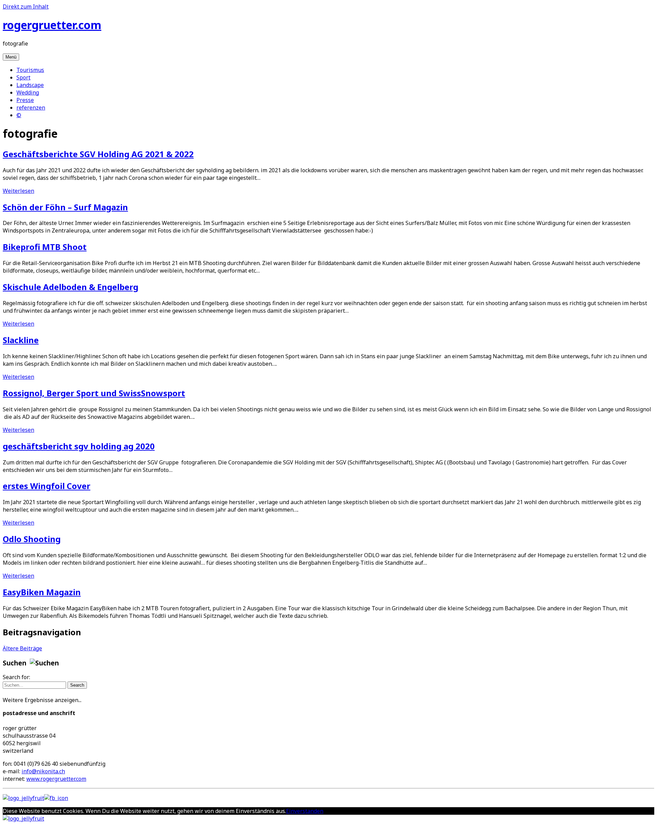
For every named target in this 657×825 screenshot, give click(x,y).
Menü (10, 57)
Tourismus (30, 70)
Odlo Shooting (32, 539)
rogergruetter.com (52, 24)
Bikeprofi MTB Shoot (45, 246)
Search (77, 685)
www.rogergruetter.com (56, 779)
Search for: (16, 677)
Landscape (30, 85)
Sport (23, 77)
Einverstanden (304, 811)
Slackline (21, 340)
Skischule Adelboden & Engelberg (70, 286)
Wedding (27, 92)
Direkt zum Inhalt (26, 6)
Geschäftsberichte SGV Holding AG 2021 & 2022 (98, 154)
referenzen (30, 107)
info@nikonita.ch (43, 771)
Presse (25, 100)
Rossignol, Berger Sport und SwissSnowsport (94, 393)
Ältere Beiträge (22, 648)
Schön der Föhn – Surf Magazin (65, 207)
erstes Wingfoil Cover (46, 485)
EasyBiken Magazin (42, 592)
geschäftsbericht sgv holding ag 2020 (79, 446)
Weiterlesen (18, 191)
